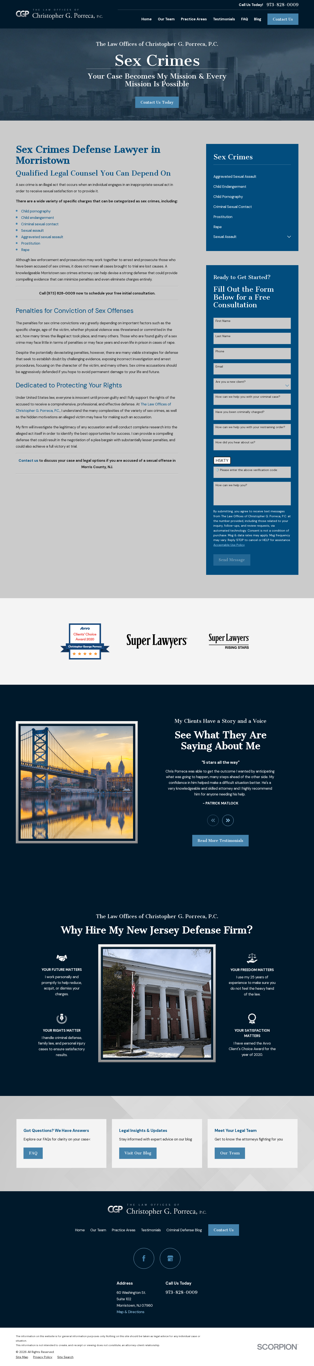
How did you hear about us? (235, 442)
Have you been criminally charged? (240, 412)
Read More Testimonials (220, 840)
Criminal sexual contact (40, 224)
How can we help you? (231, 485)
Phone (220, 351)
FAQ (33, 1153)
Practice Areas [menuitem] (194, 19)
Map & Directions (130, 1311)
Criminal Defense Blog (184, 1230)
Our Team (230, 1153)
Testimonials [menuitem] (224, 19)
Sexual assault (32, 230)
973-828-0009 (282, 5)
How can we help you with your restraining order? (250, 427)
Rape (25, 249)
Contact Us (283, 19)
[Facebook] (144, 1258)
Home (80, 1230)
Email (219, 366)
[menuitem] (252, 177)
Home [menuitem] (146, 19)
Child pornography (36, 211)
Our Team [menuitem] (166, 19)
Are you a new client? (231, 382)
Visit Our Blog (138, 1153)
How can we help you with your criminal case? (248, 397)
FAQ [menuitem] (244, 19)
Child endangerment (37, 217)
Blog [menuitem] (257, 19)
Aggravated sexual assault (42, 237)
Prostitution (30, 243)
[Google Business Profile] (170, 1258)
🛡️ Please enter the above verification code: (247, 470)
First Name (223, 321)
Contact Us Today (157, 102)
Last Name (223, 336)
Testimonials (151, 1230)
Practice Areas (123, 1230)
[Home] (59, 14)
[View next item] (228, 820)
